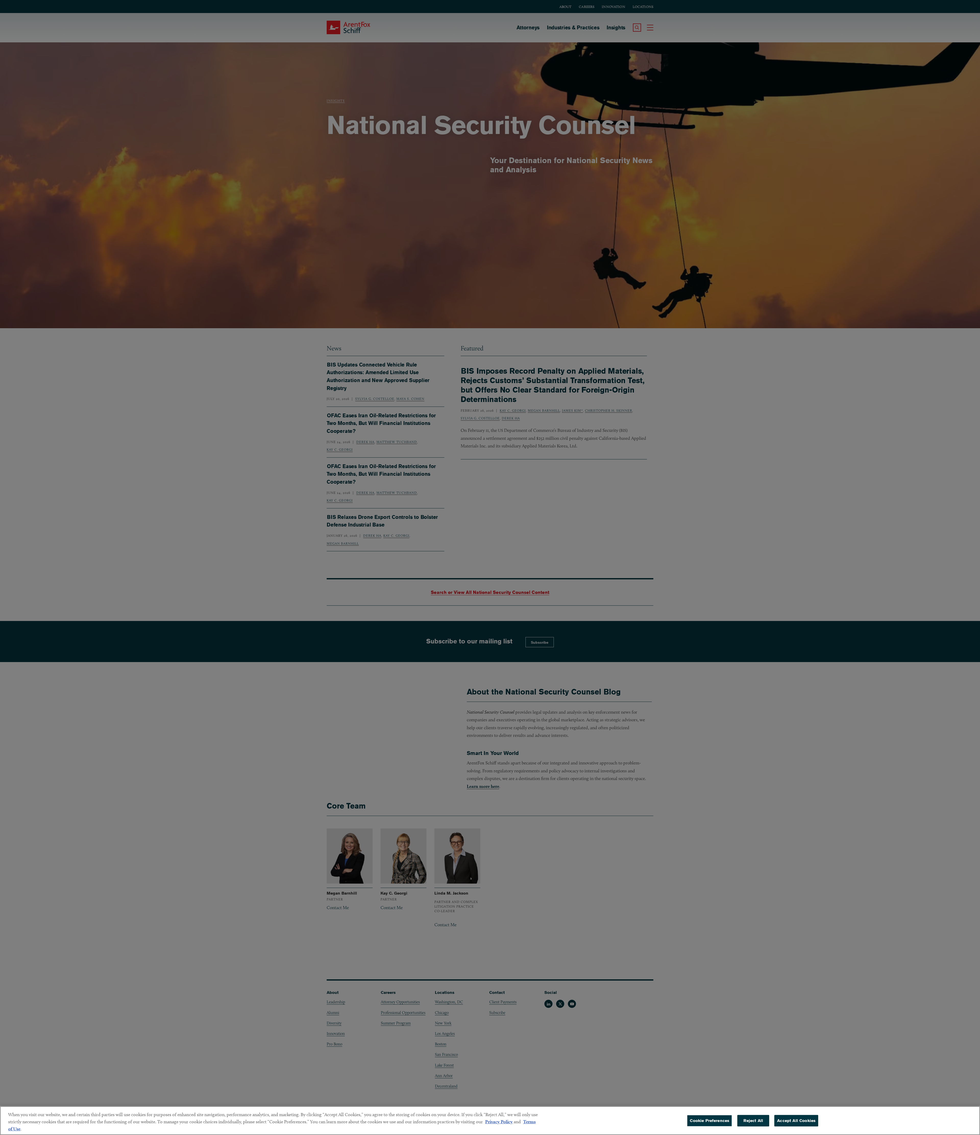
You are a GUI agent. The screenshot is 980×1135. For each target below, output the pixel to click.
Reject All (753, 1120)
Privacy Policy (499, 1121)
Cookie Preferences (709, 1120)
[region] (490, 1120)
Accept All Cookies (796, 1120)
